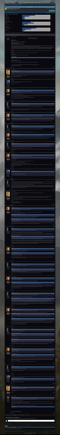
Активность (20, 2)
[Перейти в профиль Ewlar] (8, 82)
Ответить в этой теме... (11, 420)
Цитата (13, 67)
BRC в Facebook (31, 2)
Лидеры (36, 2)
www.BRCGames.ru (13, 2)
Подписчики (52, 8)
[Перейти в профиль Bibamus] (8, 397)
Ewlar (8, 84)
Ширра (8, 75)
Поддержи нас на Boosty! (25, 2)
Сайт (16, 2)
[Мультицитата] (11, 67)
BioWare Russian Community (10, 1)
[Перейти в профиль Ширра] (8, 72)
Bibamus (8, 399)
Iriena (17, 103)
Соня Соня (8, 106)
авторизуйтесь (24, 418)
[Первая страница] (5, 415)
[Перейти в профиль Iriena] (8, 90)
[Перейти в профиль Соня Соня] (8, 104)
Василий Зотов (17, 43)
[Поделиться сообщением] (54, 69)
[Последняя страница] (24, 415)
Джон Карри (14, 43)
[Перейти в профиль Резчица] (6, 9)
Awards (39, 2)
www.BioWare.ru (7, 2)
